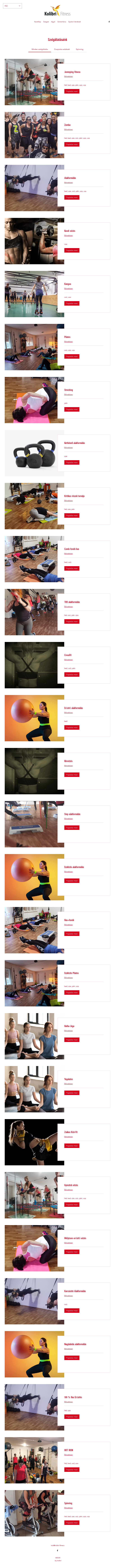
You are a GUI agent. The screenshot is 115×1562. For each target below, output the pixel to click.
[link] (40, 49)
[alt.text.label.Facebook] (109, 22)
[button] (71, 91)
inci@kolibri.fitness (57, 1545)
